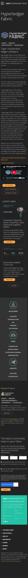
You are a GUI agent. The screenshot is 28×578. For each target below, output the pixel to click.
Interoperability (6, 402)
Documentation (13, 346)
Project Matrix (14, 419)
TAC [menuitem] (4, 513)
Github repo (13, 316)
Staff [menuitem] (15, 516)
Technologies (8, 530)
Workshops (13, 325)
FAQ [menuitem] (4, 518)
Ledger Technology (7, 45)
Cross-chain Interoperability (9, 400)
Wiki (13, 322)
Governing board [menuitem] (18, 513)
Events (5, 546)
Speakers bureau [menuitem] (7, 516)
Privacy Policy (6, 480)
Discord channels (13, 349)
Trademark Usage (18, 558)
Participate (7, 533)
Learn (5, 542)
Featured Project (18, 45)
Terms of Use (17, 561)
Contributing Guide (13, 319)
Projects (4, 43)
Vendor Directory (13, 355)
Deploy (5, 536)
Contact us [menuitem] (16, 518)
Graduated (11, 43)
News (5, 549)
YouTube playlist (13, 376)
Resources (7, 539)
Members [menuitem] (16, 510)
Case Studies (13, 373)
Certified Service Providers (13, 352)
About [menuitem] (4, 510)
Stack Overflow (13, 328)
